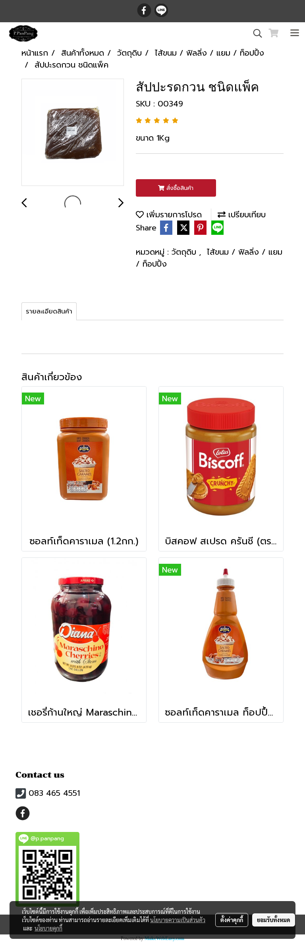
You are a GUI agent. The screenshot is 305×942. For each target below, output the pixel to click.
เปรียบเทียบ (246, 215)
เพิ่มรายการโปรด (173, 215)
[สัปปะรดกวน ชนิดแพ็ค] (73, 132)
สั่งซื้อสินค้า (178, 188)
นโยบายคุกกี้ (48, 928)
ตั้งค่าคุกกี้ (231, 919)
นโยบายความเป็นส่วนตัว (177, 919)
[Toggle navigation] (294, 33)
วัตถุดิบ (185, 252)
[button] (255, 33)
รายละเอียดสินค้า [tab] (49, 311)
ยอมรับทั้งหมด (273, 919)
